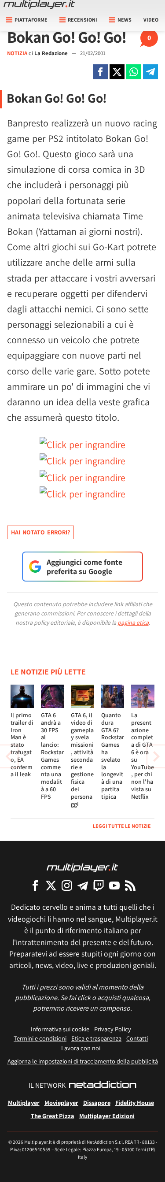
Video (150, 19)
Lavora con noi (80, 1048)
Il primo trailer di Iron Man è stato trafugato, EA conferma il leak (22, 744)
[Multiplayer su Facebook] (35, 885)
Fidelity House (134, 1102)
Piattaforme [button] (31, 19)
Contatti (137, 1038)
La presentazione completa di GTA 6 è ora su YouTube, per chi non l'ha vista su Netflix (142, 755)
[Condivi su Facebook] (100, 71)
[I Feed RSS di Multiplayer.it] (130, 885)
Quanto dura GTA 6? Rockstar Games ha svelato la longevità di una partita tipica (112, 755)
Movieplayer (61, 1102)
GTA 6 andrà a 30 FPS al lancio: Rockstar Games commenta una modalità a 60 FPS (52, 755)
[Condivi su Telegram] (150, 71)
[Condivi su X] (117, 71)
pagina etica (133, 622)
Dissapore (96, 1102)
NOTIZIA (17, 53)
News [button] (124, 19)
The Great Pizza (52, 1116)
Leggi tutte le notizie (122, 826)
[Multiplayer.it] (39, 4)
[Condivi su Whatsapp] (133, 71)
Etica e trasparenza (96, 1038)
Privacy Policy (112, 1029)
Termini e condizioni (40, 1038)
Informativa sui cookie (60, 1029)
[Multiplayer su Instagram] (67, 885)
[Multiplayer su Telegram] (82, 885)
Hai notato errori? (40, 532)
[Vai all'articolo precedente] (156, 756)
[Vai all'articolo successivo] (9, 756)
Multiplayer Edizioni (107, 1116)
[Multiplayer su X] (51, 885)
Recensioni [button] (82, 19)
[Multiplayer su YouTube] (114, 885)
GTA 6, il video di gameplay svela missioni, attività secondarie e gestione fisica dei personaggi (82, 759)
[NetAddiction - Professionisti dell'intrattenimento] (102, 1085)
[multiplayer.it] (82, 867)
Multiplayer (24, 1102)
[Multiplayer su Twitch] (98, 885)
